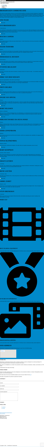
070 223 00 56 (2, 413)
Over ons (4, 4)
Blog (3, 6)
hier (30, 374)
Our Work (4, 5)
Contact (4, 7)
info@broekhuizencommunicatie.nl (6, 412)
